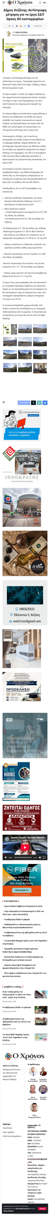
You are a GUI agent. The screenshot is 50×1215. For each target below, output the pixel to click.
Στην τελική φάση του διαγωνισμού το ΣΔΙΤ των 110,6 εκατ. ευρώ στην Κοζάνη (17, 995)
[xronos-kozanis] (20, 2)
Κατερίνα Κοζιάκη (43, 1098)
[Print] (29, 26)
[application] (25, 847)
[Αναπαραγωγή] (6, 857)
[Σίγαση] (40, 857)
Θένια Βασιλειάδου (33, 1098)
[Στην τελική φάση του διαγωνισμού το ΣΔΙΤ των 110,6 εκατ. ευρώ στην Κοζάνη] (41, 994)
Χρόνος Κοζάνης (21, 32)
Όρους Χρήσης (8, 1211)
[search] (40, 3)
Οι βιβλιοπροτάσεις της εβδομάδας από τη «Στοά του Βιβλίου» (17, 1022)
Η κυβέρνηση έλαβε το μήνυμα (17, 919)
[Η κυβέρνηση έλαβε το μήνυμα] (41, 1010)
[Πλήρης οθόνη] (44, 857)
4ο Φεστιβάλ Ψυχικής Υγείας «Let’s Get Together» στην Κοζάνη (16, 1037)
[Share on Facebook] (13, 26)
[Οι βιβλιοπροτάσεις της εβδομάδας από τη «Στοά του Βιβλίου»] (41, 1021)
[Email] (21, 26)
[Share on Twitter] (17, 26)
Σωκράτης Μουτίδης (43, 1080)
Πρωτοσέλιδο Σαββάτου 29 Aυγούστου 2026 (23, 906)
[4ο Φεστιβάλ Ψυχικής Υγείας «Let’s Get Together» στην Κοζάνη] (41, 1037)
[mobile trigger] (5, 2)
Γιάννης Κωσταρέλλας (33, 1080)
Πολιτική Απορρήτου (22, 1208)
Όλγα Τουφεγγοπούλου (34, 1116)
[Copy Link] (25, 26)
